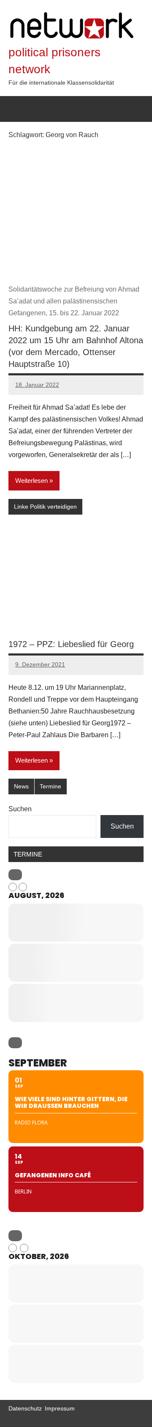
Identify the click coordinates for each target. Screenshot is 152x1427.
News (21, 786)
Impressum (60, 1408)
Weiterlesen (31, 480)
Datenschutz (25, 1408)
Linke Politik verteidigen (45, 506)
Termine (50, 786)
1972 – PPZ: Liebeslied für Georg (71, 644)
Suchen (20, 809)
